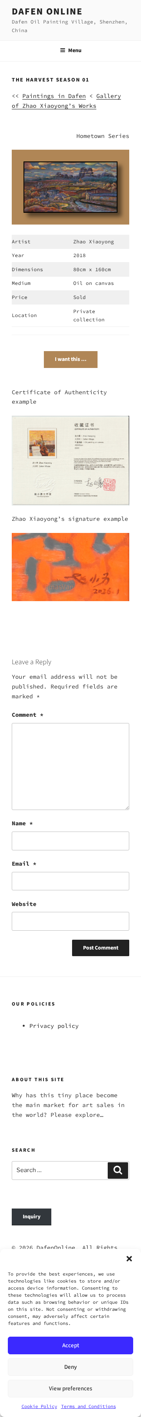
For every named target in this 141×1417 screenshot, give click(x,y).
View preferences (70, 1388)
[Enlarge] (106, 172)
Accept (70, 1345)
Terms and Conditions (88, 1406)
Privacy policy (54, 1025)
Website (24, 904)
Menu (74, 50)
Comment (27, 714)
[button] (129, 1259)
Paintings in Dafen (54, 96)
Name (22, 823)
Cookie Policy (39, 1406)
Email (24, 863)
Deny (70, 1367)
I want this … (71, 359)
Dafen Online (47, 11)
